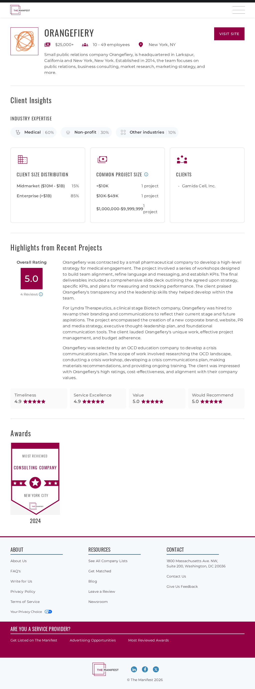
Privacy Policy (22, 591)
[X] (156, 669)
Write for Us (21, 581)
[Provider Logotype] (24, 41)
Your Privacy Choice (26, 612)
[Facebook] (145, 669)
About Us (18, 561)
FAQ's (15, 571)
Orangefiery (69, 32)
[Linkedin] (134, 669)
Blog (92, 581)
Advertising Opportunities (93, 640)
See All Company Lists (107, 561)
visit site (229, 34)
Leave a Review (101, 591)
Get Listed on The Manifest (33, 640)
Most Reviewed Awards (148, 640)
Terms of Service (25, 601)
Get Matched (99, 571)
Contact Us (176, 576)
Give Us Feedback (182, 586)
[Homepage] (20, 10)
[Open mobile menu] (239, 10)
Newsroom (98, 601)
